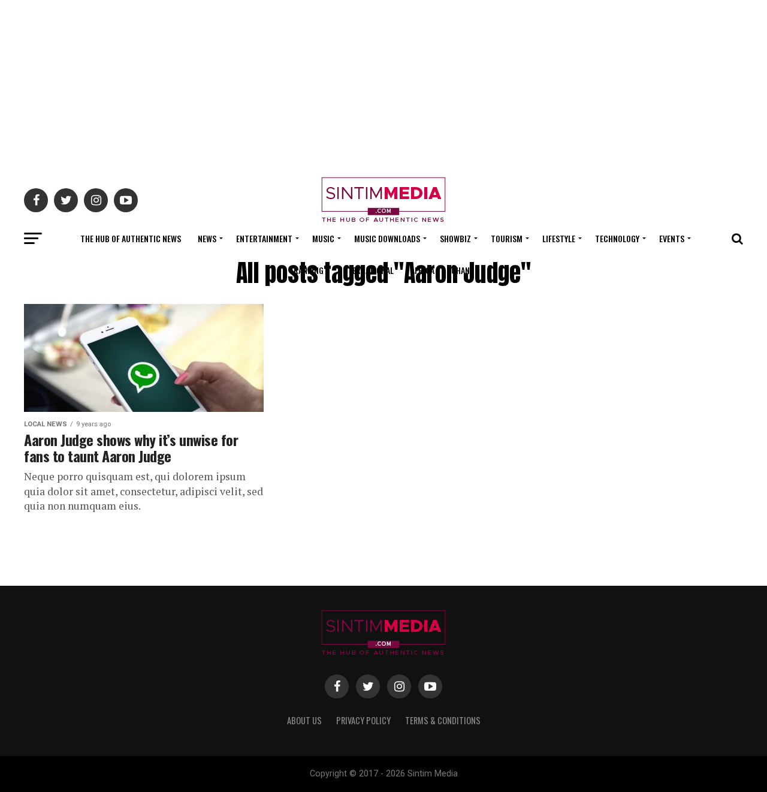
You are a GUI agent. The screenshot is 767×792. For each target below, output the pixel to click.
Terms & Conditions (443, 720)
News (207, 238)
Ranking (309, 270)
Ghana (462, 270)
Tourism (507, 238)
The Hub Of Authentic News (130, 238)
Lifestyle (558, 238)
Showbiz (455, 238)
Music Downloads (387, 238)
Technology (617, 238)
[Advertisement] (383, 84)
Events (671, 238)
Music (323, 238)
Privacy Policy (363, 720)
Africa (422, 270)
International (367, 270)
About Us (304, 720)
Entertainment (264, 238)
